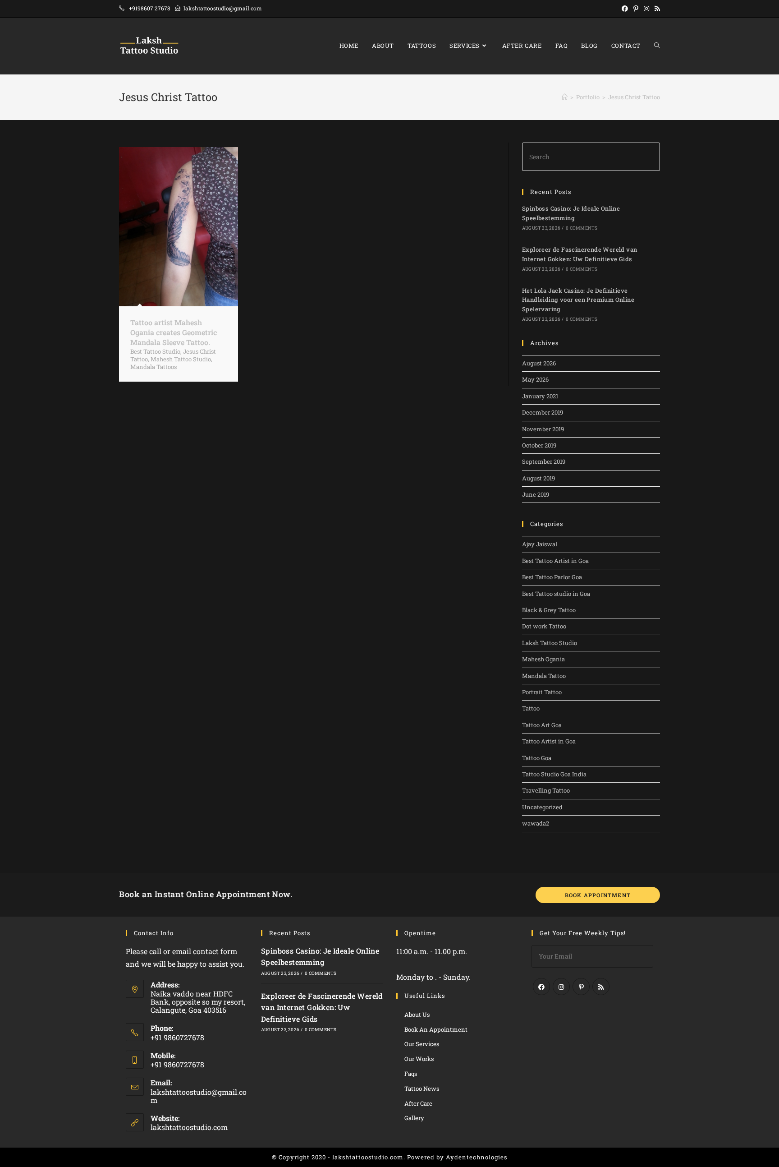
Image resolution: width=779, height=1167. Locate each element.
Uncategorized (542, 807)
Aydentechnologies (476, 1157)
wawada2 (535, 823)
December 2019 (542, 412)
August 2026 (539, 363)
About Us (417, 1014)
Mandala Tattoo (544, 676)
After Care (418, 1103)
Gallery (414, 1118)
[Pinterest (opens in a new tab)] (636, 8)
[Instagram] (561, 986)
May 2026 (535, 379)
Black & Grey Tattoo (549, 610)
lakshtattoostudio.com (189, 1127)
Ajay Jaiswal (539, 544)
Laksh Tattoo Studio (549, 643)
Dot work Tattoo (544, 626)
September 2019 (543, 461)
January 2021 (540, 396)
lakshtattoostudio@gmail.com (199, 1096)
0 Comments (581, 228)
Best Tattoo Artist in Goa (555, 561)
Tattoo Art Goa (542, 725)
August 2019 (538, 478)
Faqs (410, 1074)
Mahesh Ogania (543, 659)
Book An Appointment (435, 1029)
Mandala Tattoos (153, 367)
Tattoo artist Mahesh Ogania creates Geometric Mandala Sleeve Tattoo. (173, 332)
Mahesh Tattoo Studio (181, 359)
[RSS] (600, 986)
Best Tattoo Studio (155, 351)
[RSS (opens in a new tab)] (656, 8)
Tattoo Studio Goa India (554, 774)
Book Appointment (598, 895)
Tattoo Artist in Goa (549, 741)
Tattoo (531, 708)
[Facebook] (541, 986)
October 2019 (539, 445)
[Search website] (657, 46)
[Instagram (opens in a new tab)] (646, 8)
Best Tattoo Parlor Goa (552, 577)
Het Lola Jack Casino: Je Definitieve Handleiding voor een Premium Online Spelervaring (578, 300)
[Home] (565, 97)
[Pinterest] (581, 986)
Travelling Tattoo (546, 790)
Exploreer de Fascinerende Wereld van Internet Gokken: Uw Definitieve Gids (322, 1007)
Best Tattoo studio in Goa (556, 594)
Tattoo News (421, 1088)
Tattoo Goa (536, 758)
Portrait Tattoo (542, 692)
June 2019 (535, 494)
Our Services (421, 1044)
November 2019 (543, 429)
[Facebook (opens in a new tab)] (625, 8)
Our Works (419, 1059)
